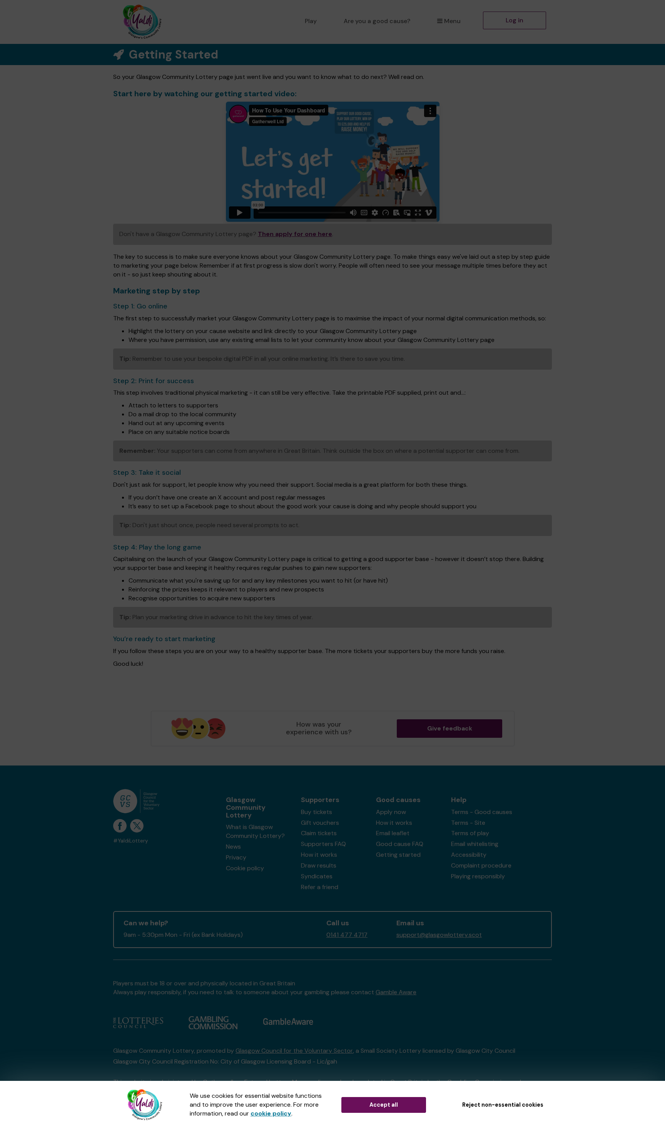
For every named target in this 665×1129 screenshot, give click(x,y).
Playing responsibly (478, 876)
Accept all (383, 1104)
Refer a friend (319, 887)
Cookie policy (245, 868)
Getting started (398, 855)
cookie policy (271, 1113)
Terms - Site (468, 823)
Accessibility (468, 855)
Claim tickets (319, 833)
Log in (514, 20)
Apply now (391, 812)
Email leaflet (392, 833)
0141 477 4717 (347, 935)
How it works (319, 855)
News (233, 847)
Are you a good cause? (377, 21)
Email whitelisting (474, 844)
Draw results (318, 865)
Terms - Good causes (481, 812)
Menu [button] (452, 21)
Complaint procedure (481, 865)
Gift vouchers (320, 823)
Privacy (236, 857)
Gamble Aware (396, 992)
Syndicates (316, 876)
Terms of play (470, 833)
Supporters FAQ (323, 844)
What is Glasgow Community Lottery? (255, 831)
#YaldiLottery (130, 841)
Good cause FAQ (399, 844)
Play (311, 21)
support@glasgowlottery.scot (439, 935)
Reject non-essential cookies (502, 1104)
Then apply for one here (295, 234)
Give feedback (449, 728)
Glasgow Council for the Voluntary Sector (294, 1051)
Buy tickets (316, 812)
